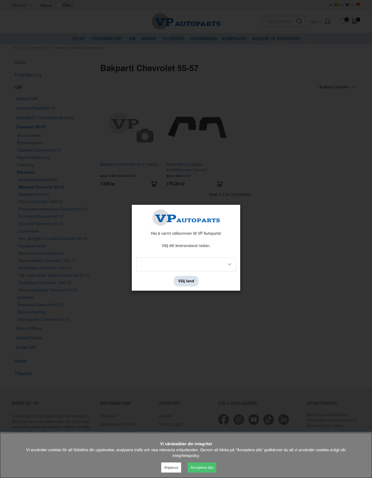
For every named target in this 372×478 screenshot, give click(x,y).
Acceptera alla (202, 467)
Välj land (186, 281)
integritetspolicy (185, 455)
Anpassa (171, 467)
